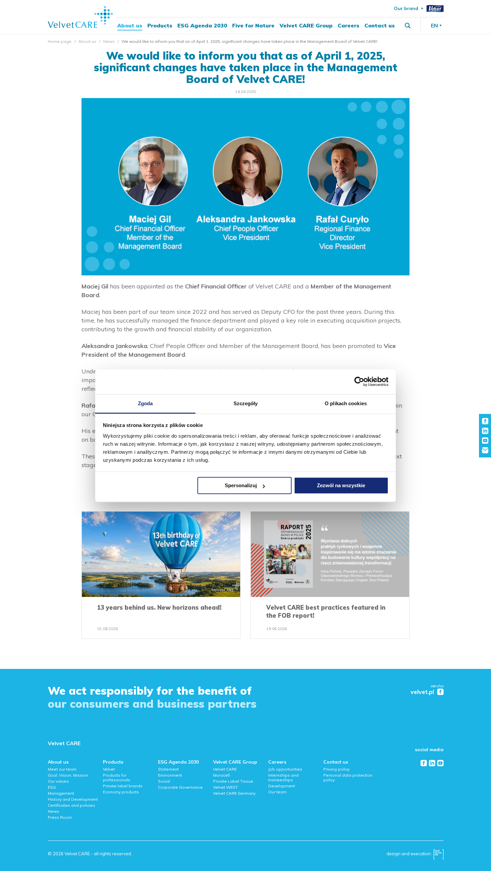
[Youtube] (440, 763)
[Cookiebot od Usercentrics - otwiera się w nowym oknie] (359, 381)
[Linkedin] (432, 763)
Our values (58, 781)
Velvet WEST (225, 787)
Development (281, 785)
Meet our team (62, 769)
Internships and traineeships (283, 777)
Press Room (60, 817)
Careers (348, 25)
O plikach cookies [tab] (346, 403)
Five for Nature (253, 25)
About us (129, 25)
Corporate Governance (180, 787)
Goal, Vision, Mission (68, 775)
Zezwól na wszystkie (341, 485)
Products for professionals (116, 777)
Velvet (109, 769)
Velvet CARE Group (306, 25)
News (109, 41)
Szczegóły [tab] (245, 403)
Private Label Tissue (233, 781)
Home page (59, 41)
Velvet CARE (64, 743)
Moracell (221, 775)
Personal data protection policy (347, 777)
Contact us (379, 25)
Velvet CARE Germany (234, 793)
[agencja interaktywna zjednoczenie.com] (439, 856)
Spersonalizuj (241, 485)
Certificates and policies (71, 805)
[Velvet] (435, 8)
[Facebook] (424, 763)
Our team (277, 791)
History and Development (73, 799)
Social (164, 781)
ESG (52, 787)
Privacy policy (336, 769)
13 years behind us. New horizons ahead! (159, 607)
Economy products (121, 791)
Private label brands (123, 785)
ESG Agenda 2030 (202, 25)
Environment (170, 775)
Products (159, 25)
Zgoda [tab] (145, 403)
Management (61, 793)
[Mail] (485, 450)
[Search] (408, 25)
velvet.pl (422, 692)
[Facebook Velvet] (440, 692)
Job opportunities (285, 769)
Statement (168, 769)
